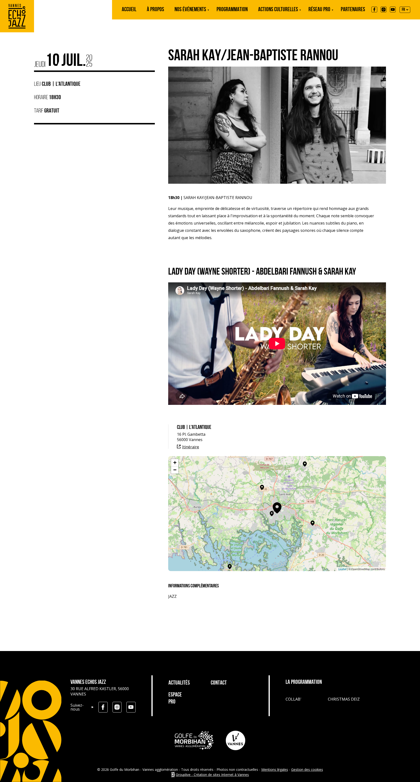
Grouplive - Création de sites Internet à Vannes (212, 774)
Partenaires (353, 10)
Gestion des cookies (307, 769)
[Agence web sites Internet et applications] (173, 774)
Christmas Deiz (344, 699)
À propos (155, 10)
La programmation (304, 682)
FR (403, 10)
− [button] (174, 470)
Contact (219, 683)
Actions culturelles (278, 13)
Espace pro (175, 698)
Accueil (129, 10)
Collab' (293, 699)
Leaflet (342, 569)
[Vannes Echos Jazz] (17, 31)
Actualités (178, 683)
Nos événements (190, 13)
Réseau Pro (319, 13)
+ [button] (174, 463)
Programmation (232, 10)
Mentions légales (274, 769)
